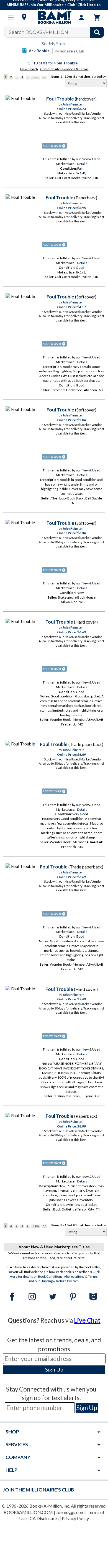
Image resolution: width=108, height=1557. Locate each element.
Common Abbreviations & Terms (64, 69)
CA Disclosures (44, 1518)
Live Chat (87, 1320)
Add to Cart (54, 146)
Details (82, 164)
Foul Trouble (60, 99)
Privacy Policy (75, 1518)
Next (35, 77)
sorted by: (99, 76)
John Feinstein (73, 104)
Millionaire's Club (69, 51)
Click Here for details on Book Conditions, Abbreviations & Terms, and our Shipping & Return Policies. (55, 1276)
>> (44, 77)
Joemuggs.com (70, 1512)
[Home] (54, 17)
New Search (29, 69)
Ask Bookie (39, 50)
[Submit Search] (97, 32)
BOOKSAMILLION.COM (28, 1512)
